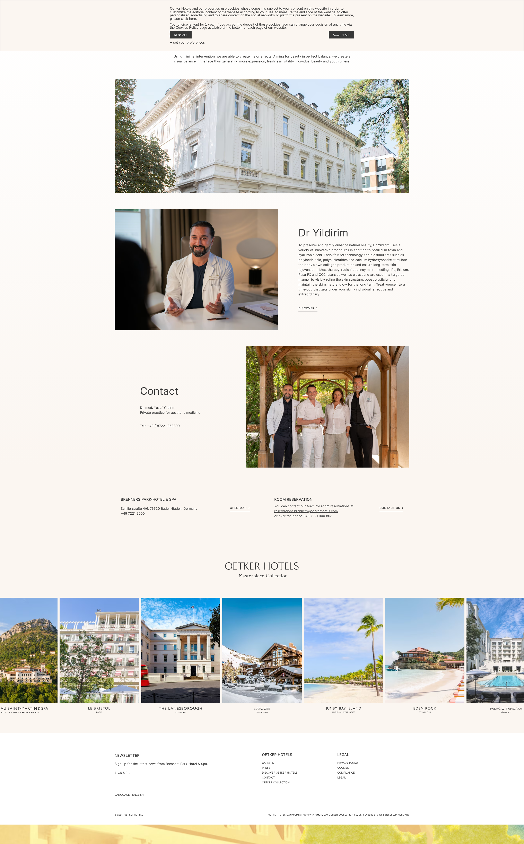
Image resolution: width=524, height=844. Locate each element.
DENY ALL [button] (180, 34)
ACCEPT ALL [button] (341, 34)
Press (266, 767)
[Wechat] (278, 554)
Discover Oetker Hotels (279, 772)
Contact (268, 777)
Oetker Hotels (277, 755)
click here (188, 19)
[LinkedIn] (270, 554)
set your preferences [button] (189, 42)
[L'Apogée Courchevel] (262, 710)
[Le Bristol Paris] (99, 710)
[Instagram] (246, 554)
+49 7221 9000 (133, 513)
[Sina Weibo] (286, 554)
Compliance (346, 772)
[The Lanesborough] (180, 710)
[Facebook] (262, 554)
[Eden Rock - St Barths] (425, 710)
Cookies (343, 767)
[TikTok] (237, 554)
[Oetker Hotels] (262, 570)
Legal (343, 755)
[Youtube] (254, 554)
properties (212, 8)
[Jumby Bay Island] (343, 710)
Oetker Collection (276, 782)
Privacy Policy (348, 762)
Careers (268, 762)
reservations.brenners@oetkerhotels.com (306, 511)
